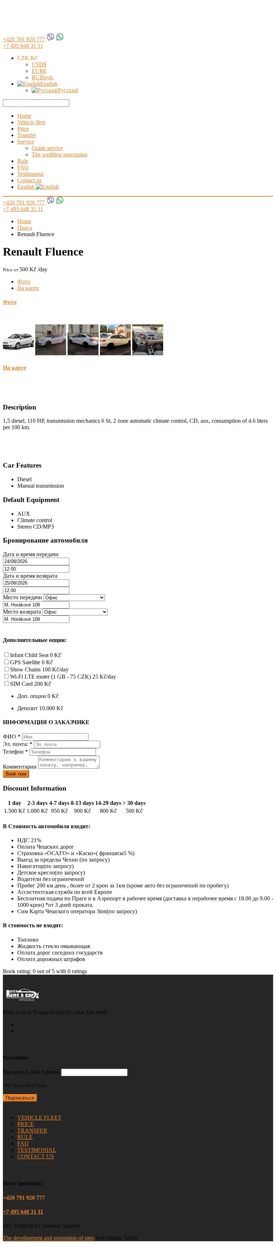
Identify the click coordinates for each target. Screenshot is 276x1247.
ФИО (11, 736)
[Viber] (50, 39)
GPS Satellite (31, 662)
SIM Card (30, 684)
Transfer (26, 135)
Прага (24, 228)
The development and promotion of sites (48, 1238)
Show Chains (39, 669)
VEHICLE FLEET (39, 1118)
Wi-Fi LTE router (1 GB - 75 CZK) (63, 677)
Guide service (47, 148)
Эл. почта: (17, 744)
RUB (43, 77)
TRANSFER (32, 1131)
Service (25, 142)
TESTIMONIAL (36, 1150)
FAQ (23, 167)
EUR (39, 71)
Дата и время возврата (30, 576)
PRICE (25, 1124)
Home (24, 116)
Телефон (15, 752)
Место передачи (22, 597)
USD (39, 64)
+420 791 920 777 (24, 39)
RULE (25, 1137)
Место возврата (22, 612)
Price (23, 129)
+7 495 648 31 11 (23, 46)
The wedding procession (59, 154)
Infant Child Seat (35, 655)
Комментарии (20, 767)
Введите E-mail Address (31, 1072)
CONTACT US (35, 1156)
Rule (22, 161)
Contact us (29, 180)
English (49, 84)
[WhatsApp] (60, 39)
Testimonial (30, 174)
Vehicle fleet (31, 122)
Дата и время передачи (31, 554)
